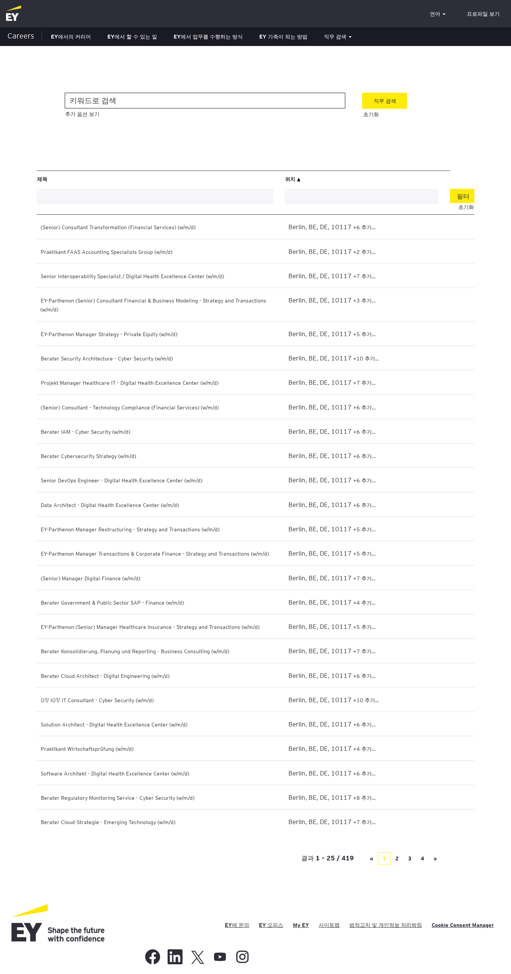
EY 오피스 (271, 925)
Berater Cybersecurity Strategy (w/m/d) (88, 455)
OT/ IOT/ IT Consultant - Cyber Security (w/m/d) (97, 700)
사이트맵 (329, 925)
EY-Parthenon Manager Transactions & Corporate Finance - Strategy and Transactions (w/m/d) (155, 553)
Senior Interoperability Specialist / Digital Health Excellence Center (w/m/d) (132, 276)
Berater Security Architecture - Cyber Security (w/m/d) (107, 358)
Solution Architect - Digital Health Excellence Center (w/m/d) (114, 724)
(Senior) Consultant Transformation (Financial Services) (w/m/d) (118, 227)
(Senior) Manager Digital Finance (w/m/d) (90, 578)
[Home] (13, 14)
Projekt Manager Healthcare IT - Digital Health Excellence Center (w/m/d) (129, 382)
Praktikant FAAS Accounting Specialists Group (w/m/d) (106, 251)
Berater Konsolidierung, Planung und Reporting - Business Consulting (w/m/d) (135, 651)
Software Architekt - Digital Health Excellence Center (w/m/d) (115, 773)
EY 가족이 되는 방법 (283, 36)
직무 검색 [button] (336, 36)
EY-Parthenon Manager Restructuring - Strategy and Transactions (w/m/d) (130, 529)
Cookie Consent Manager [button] (463, 925)
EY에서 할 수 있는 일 (132, 36)
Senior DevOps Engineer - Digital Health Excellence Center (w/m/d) (121, 480)
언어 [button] (436, 13)
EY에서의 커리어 (71, 36)
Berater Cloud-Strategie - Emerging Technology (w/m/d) (108, 821)
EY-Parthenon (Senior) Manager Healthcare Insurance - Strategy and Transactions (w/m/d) (150, 626)
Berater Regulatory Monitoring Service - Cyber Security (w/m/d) (118, 797)
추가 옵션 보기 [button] (82, 114)
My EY (301, 925)
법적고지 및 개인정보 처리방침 (385, 925)
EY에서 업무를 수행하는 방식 (208, 36)
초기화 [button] (371, 114)
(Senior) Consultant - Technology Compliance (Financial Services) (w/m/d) (130, 407)
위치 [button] (291, 178)
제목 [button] (42, 178)
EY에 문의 (237, 925)
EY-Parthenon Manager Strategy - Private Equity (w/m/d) (109, 334)
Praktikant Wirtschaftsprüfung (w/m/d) (87, 748)
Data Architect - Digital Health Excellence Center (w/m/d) (110, 504)
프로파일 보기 (483, 13)
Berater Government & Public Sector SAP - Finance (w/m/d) (112, 602)
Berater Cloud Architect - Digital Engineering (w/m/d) (105, 675)
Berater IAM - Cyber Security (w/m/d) (85, 431)
